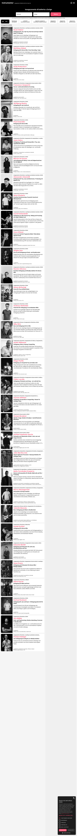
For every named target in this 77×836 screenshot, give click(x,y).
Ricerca (56, 14)
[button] (67, 815)
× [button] (74, 798)
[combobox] (24, 14)
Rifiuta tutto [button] (71, 830)
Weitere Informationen (66, 813)
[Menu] (74, 3)
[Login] (71, 3)
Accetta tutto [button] (63, 830)
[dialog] (67, 815)
